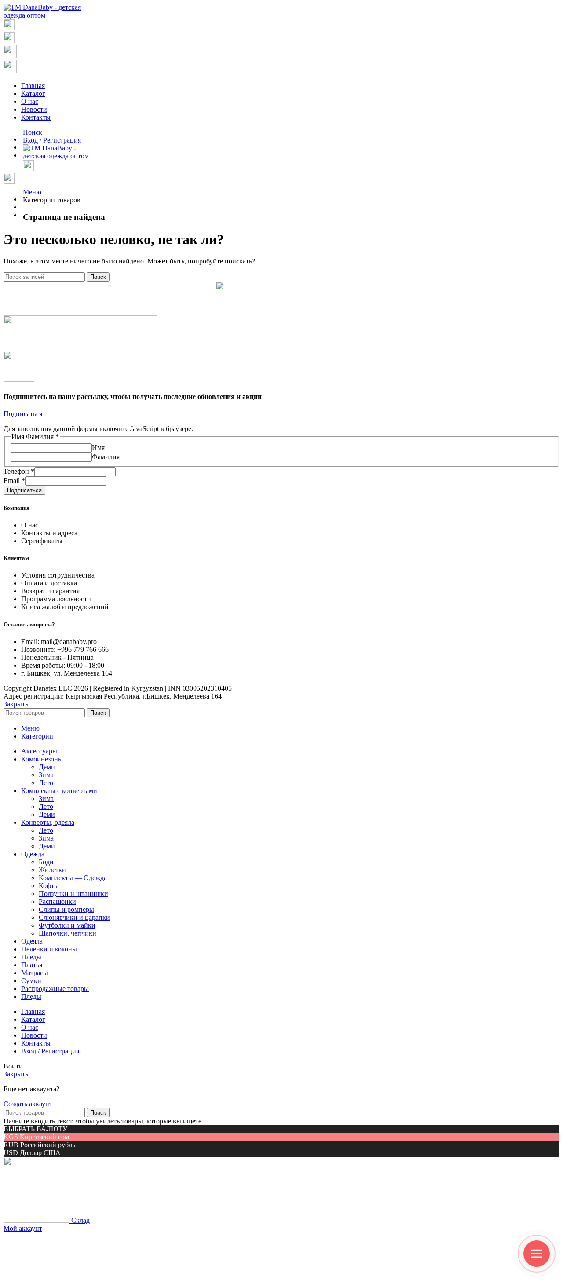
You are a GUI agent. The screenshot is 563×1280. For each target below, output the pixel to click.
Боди (46, 862)
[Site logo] (46, 15)
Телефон (19, 471)
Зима (46, 775)
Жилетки (52, 870)
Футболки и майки (67, 925)
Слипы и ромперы (66, 909)
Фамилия (106, 457)
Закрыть (16, 704)
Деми (47, 767)
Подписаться (24, 490)
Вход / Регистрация (50, 1051)
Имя (98, 447)
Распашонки (57, 901)
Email (14, 480)
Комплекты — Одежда (73, 877)
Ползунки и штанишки (73, 893)
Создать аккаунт (28, 1104)
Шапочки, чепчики (67, 933)
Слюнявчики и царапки (74, 917)
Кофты (49, 885)
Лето (46, 782)
